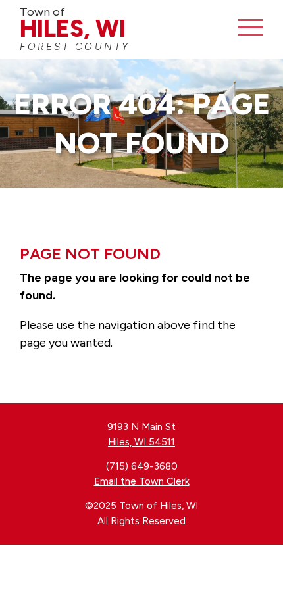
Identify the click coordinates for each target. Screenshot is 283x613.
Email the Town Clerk (142, 481)
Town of (75, 29)
